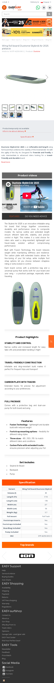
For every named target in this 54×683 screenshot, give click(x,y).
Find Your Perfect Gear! (11, 640)
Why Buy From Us (9, 624)
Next (48, 77)
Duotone (37, 51)
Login (44, 7)
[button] (51, 341)
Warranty (5, 603)
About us (5, 618)
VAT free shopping (9, 600)
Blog (3, 658)
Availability (6, 587)
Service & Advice (8, 573)
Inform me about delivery (13, 131)
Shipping (5, 591)
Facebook (9, 667)
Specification (26, 137)
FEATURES (14, 216)
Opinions (5, 631)
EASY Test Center (8, 637)
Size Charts (6, 580)
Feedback (6, 652)
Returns (5, 597)
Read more (5, 162)
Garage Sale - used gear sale (13, 634)
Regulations (6, 606)
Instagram (10, 670)
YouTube (9, 674)
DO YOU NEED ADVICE (36, 216)
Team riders (7, 628)
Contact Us (6, 615)
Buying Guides (8, 576)
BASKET (49, 7)
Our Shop (6, 621)
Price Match (6, 655)
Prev (4, 77)
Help (4, 570)
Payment (5, 594)
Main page (5, 40)
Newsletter (6, 649)
